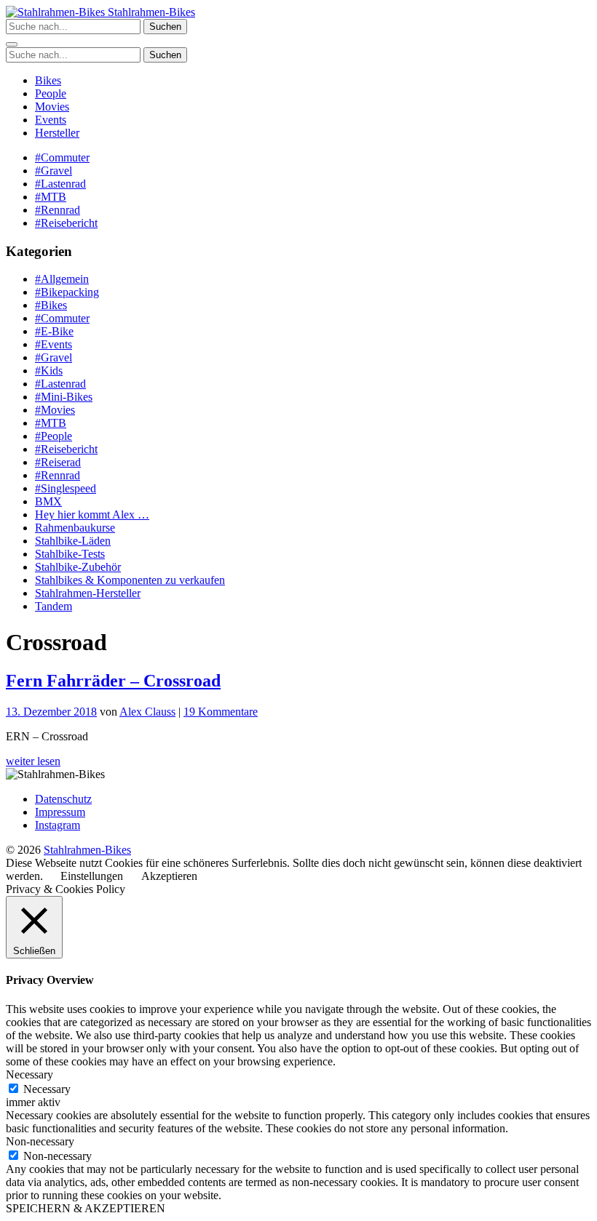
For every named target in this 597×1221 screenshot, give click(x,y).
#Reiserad (58, 462)
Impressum (60, 812)
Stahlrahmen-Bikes (150, 12)
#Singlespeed (65, 488)
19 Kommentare (220, 711)
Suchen (165, 26)
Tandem (53, 606)
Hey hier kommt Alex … (92, 514)
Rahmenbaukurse (75, 527)
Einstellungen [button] (91, 876)
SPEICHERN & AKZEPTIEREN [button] (85, 1208)
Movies (52, 106)
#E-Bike (54, 331)
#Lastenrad (60, 183)
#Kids (49, 370)
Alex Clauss (147, 711)
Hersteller (57, 133)
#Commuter (62, 157)
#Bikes (51, 305)
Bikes (48, 80)
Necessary (47, 1089)
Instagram (57, 825)
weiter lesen (33, 761)
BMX (48, 501)
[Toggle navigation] (11, 44)
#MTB (50, 197)
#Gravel (53, 170)
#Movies (55, 410)
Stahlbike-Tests (70, 554)
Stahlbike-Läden (73, 541)
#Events (53, 344)
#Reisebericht (66, 223)
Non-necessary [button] (40, 1141)
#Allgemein (62, 279)
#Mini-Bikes (63, 397)
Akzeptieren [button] (169, 876)
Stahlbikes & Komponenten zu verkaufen (130, 580)
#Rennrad (57, 210)
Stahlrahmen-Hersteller (88, 593)
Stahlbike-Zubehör (78, 567)
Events (50, 119)
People (50, 93)
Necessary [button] (29, 1074)
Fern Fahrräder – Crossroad (113, 680)
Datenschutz (63, 799)
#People (53, 436)
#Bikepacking (67, 292)
